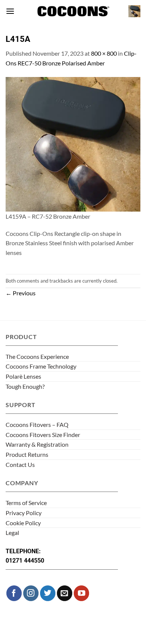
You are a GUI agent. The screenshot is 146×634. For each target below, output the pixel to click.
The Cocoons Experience (37, 356)
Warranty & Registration (37, 444)
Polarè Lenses (23, 376)
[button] (10, 11)
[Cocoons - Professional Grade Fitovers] (73, 11)
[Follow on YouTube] (81, 593)
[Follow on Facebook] (14, 593)
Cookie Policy (23, 522)
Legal (12, 532)
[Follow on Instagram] (31, 593)
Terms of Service (26, 502)
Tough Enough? (25, 386)
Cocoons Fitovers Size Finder (43, 434)
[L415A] (73, 143)
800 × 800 (104, 53)
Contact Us (20, 464)
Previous (21, 292)
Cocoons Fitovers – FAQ (37, 424)
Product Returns (27, 454)
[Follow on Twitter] (47, 593)
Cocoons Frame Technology (41, 366)
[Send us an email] (64, 593)
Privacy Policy (24, 512)
